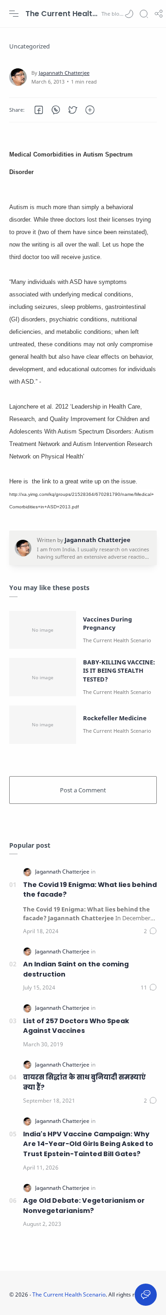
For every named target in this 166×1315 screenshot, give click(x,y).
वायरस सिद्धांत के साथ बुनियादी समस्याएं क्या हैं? (84, 1082)
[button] (129, 13)
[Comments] (150, 931)
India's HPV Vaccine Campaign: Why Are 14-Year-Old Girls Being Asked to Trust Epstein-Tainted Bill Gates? (88, 1143)
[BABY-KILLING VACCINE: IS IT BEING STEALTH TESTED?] (42, 677)
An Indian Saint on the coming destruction (76, 969)
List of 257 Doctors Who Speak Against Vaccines (76, 1026)
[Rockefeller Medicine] (42, 725)
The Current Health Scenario (62, 13)
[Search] (143, 13)
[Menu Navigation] (13, 13)
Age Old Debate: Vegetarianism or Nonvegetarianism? (84, 1205)
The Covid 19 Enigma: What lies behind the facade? (90, 889)
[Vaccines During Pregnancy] (42, 630)
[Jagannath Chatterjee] (64, 72)
